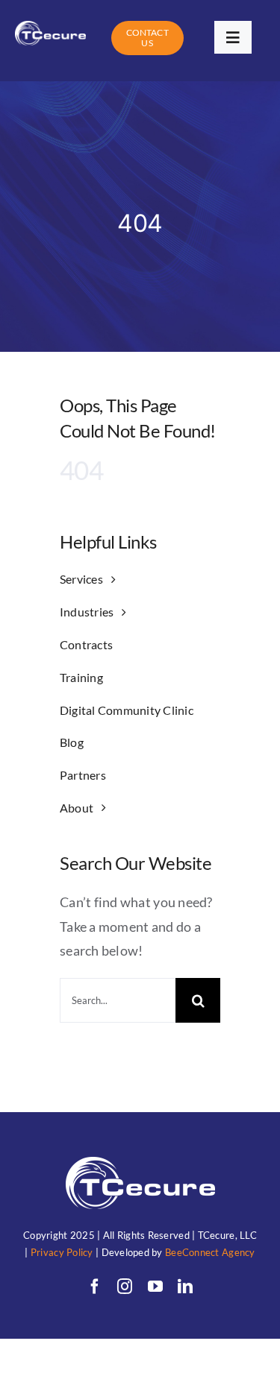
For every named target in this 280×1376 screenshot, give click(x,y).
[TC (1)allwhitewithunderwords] (50, 27)
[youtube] (155, 1286)
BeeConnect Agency (210, 1252)
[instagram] (124, 1286)
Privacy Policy (62, 1252)
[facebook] (94, 1286)
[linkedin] (185, 1286)
